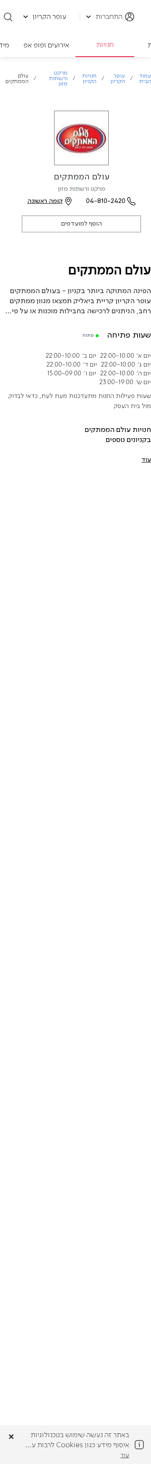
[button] (146, 460)
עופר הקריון (117, 78)
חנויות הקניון (89, 78)
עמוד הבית (145, 78)
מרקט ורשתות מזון (58, 78)
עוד (124, 1455)
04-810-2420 (105, 201)
